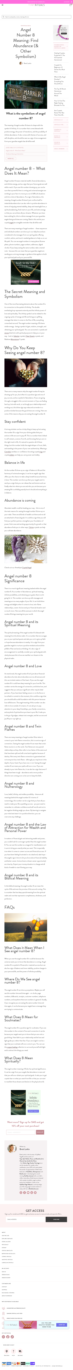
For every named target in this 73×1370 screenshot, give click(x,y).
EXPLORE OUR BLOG (7, 1238)
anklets (11, 455)
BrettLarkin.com (33, 1189)
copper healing (12, 1047)
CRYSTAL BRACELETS (7, 1250)
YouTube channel (28, 1176)
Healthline (29, 1172)
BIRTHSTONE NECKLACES (8, 1253)
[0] (70, 5)
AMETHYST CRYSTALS (7, 1259)
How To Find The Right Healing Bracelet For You (59, 103)
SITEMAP (4, 1247)
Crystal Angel (26, 567)
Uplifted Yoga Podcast (26, 1184)
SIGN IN (4, 1271)
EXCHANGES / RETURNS (8, 1292)
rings (41, 451)
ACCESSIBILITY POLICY (28, 1366)
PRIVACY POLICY (6, 1366)
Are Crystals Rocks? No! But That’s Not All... (59, 112)
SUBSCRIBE (56, 1219)
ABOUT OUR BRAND (7, 1296)
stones (6, 333)
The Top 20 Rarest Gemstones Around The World (60, 92)
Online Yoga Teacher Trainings (31, 1163)
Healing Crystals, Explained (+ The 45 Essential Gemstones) (59, 56)
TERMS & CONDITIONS (16, 1366)
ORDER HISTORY (6, 1277)
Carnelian (7, 451)
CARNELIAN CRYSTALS (7, 1262)
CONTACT (4, 1287)
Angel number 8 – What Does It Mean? (15, 151)
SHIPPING (4, 1289)
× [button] (68, 1321)
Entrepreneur (36, 1172)
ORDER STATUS (6, 1274)
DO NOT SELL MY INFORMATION (43, 1366)
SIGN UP (40, 1132)
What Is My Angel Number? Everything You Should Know (60, 80)
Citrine (31, 527)
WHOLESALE (5, 1244)
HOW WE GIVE (5, 1235)
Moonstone (15, 339)
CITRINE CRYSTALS (6, 1256)
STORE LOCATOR (6, 1241)
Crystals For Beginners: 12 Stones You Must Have (59, 68)
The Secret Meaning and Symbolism (14, 154)
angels (11, 222)
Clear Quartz (30, 336)
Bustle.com (23, 1174)
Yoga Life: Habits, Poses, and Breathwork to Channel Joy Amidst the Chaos (32, 1160)
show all (10, 158)
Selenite (16, 336)
